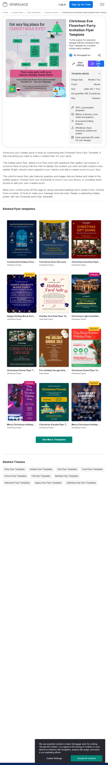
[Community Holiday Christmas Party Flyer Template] (21, 239)
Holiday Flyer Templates (41, 469)
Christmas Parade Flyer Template (54, 424)
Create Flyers (17, 12)
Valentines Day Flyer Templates (81, 483)
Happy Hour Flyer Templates (48, 483)
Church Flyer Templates (15, 476)
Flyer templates (34, 12)
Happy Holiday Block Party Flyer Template (21, 316)
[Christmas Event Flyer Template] (86, 348)
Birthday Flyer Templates (66, 476)
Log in (62, 4)
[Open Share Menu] (99, 55)
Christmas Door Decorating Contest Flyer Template (54, 262)
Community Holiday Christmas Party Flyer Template (21, 262)
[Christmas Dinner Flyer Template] (21, 348)
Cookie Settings (54, 758)
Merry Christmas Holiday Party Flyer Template (86, 424)
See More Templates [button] (54, 439)
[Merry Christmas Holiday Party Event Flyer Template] (21, 402)
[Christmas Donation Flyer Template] (86, 239)
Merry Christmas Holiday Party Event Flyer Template (21, 424)
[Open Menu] (102, 4)
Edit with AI (98, 64)
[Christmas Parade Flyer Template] (54, 402)
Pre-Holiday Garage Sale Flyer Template (54, 370)
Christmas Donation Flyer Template (86, 262)
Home (5, 12)
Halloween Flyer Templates (17, 483)
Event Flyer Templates (92, 469)
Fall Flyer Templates (41, 476)
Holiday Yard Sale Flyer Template (54, 316)
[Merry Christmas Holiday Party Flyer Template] (86, 402)
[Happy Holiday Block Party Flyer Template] (21, 294)
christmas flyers (51, 12)
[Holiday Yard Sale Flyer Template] (54, 294)
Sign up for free (81, 4)
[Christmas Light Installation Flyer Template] (86, 294)
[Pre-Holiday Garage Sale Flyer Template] (54, 348)
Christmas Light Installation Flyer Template (86, 316)
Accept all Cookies (86, 758)
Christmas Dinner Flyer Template (21, 370)
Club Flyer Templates (67, 469)
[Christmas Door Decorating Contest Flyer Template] (54, 239)
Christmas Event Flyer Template (86, 370)
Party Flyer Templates (14, 469)
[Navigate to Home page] (15, 4)
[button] (78, 64)
